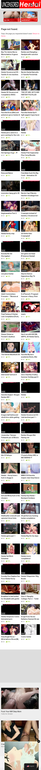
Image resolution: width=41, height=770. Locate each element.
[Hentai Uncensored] (21, 4)
